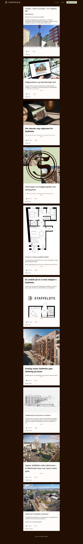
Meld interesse (72, 2)
